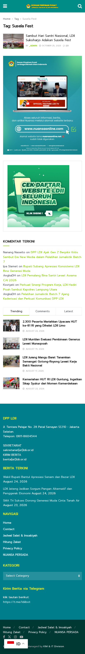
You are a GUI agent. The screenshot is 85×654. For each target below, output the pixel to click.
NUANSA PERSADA (15, 555)
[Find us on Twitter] (9, 637)
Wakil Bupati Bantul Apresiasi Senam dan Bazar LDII (39, 477)
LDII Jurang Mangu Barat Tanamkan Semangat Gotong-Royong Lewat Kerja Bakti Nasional (50, 361)
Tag (16, 19)
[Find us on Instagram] (15, 637)
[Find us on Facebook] (4, 637)
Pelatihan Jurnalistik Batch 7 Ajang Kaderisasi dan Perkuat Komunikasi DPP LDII (36, 296)
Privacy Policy (12, 548)
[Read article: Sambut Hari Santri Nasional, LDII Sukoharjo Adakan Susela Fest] (13, 41)
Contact (8, 529)
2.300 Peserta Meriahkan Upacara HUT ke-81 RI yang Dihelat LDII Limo (50, 323)
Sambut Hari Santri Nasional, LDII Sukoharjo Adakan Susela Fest (50, 38)
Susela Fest (29, 19)
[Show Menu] (5, 6)
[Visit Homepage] (42, 6)
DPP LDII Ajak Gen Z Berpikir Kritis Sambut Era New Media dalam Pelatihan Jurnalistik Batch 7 (42, 257)
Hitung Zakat (12, 542)
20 (66, 45)
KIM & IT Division (53, 646)
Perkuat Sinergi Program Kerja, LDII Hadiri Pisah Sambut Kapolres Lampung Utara (40, 287)
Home (7, 19)
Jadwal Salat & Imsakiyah (20, 535)
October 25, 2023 (51, 45)
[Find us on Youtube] (21, 637)
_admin (33, 45)
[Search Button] (80, 6)
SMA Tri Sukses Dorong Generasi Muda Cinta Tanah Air (41, 500)
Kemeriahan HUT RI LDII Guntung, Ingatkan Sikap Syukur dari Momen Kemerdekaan (52, 381)
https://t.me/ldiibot (16, 602)
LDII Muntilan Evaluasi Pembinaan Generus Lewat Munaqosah (51, 341)
